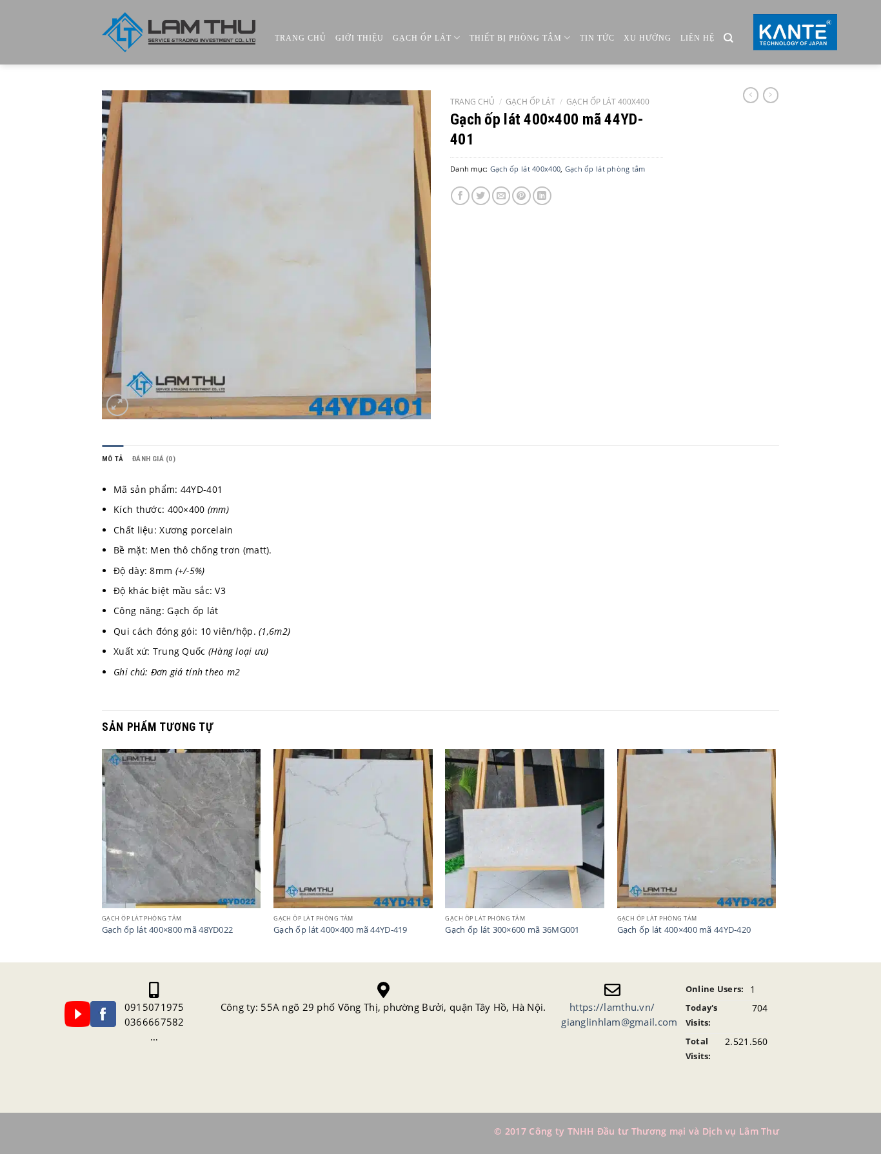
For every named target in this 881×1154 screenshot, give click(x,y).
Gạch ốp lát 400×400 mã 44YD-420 (684, 930)
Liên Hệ (697, 38)
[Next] (775, 854)
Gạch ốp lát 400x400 (607, 101)
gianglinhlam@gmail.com (619, 1021)
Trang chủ (300, 38)
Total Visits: (698, 1049)
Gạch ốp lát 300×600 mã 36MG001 (512, 930)
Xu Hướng (647, 38)
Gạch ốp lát (422, 38)
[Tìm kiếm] (728, 38)
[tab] (112, 459)
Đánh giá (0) (153, 459)
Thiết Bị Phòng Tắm (516, 38)
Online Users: (715, 989)
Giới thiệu (359, 38)
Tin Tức (597, 38)
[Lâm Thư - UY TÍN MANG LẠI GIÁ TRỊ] (178, 32)
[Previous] (102, 854)
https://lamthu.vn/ (612, 1006)
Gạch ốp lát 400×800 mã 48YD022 (167, 930)
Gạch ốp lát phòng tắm (605, 169)
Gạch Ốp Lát (530, 101)
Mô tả (112, 459)
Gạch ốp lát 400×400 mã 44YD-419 (340, 930)
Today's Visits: (702, 1015)
